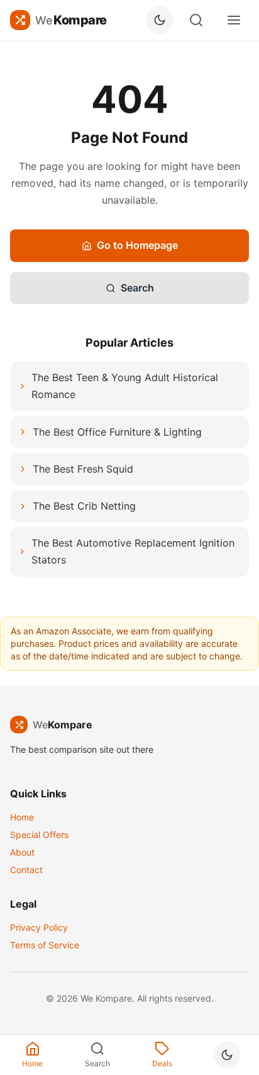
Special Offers (39, 834)
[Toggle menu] (234, 20)
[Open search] (196, 20)
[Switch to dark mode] (160, 20)
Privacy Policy (39, 927)
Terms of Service (44, 945)
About (22, 852)
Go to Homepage (137, 245)
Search (137, 287)
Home (22, 817)
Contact (26, 869)
